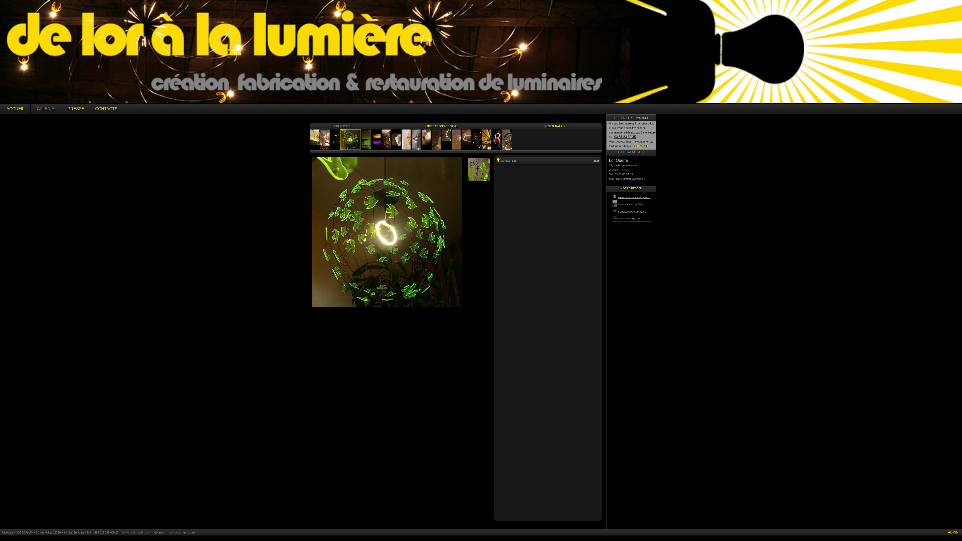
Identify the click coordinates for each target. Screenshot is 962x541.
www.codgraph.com (136, 532)
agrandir (387, 174)
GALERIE (45, 109)
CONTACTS (106, 109)
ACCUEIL (15, 109)
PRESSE (76, 109)
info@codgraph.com (180, 532)
